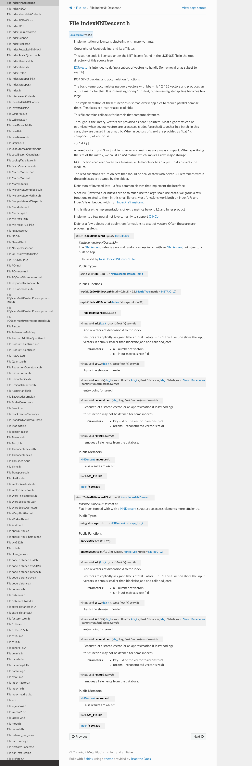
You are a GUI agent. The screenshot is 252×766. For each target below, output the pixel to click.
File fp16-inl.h (15, 636)
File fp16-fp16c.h (17, 630)
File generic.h (15, 653)
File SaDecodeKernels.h (21, 396)
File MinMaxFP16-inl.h (20, 224)
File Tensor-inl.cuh (18, 431)
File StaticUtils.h (17, 425)
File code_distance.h (19, 583)
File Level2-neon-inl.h (19, 137)
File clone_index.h (17, 554)
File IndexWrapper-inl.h (21, 78)
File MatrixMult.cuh (19, 178)
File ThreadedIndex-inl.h (21, 449)
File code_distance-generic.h (24, 571)
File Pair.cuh (14, 326)
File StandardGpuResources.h (25, 419)
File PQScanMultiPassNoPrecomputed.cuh (30, 309)
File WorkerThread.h (19, 519)
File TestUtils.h (15, 443)
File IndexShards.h (18, 67)
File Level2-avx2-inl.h (19, 125)
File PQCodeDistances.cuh (23, 283)
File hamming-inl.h (18, 665)
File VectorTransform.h (20, 490)
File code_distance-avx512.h (24, 566)
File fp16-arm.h (16, 624)
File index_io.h (15, 688)
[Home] (70, 7)
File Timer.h (14, 466)
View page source (194, 7)
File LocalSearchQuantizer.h (23, 154)
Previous (81, 736)
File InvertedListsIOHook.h (23, 102)
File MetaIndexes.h (18, 207)
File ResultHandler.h (19, 390)
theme (108, 758)
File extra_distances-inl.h (21, 606)
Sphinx (88, 758)
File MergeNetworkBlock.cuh (24, 189)
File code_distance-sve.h (21, 577)
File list (81, 7)
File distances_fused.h (20, 601)
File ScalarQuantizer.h (20, 402)
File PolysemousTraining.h (22, 332)
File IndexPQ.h (15, 26)
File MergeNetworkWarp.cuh (24, 201)
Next (197, 736)
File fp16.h (13, 641)
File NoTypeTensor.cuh (20, 248)
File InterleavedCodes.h (21, 96)
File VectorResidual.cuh (21, 484)
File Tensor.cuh (16, 437)
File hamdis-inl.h (16, 659)
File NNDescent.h (17, 230)
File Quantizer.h (16, 361)
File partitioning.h (17, 741)
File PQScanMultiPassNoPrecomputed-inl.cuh (28, 298)
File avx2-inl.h (15, 525)
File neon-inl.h (15, 729)
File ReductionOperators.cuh (24, 367)
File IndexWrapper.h (19, 84)
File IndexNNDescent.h (21, 2)
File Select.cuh (15, 408)
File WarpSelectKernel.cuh (22, 507)
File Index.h (14, 90)
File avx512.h (15, 542)
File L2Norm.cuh (17, 113)
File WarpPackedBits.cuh (22, 495)
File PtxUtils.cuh (16, 355)
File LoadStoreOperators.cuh (24, 148)
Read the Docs (141, 758)
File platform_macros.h (20, 746)
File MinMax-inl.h (17, 218)
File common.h (16, 589)
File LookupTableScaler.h (21, 160)
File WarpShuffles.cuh (20, 513)
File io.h (11, 700)
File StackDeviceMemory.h (23, 414)
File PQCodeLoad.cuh (20, 289)
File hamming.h (16, 671)
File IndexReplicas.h (19, 43)
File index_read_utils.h (20, 694)
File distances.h (16, 595)
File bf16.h (13, 548)
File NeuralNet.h (17, 242)
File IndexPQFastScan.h (21, 20)
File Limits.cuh (15, 143)
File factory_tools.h (18, 618)
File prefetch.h (15, 758)
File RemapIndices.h (19, 379)
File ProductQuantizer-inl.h (23, 344)
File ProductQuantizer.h (21, 350)
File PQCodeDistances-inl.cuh (25, 277)
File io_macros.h (16, 706)
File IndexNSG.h (16, 8)
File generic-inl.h (16, 647)
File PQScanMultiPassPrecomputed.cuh (28, 319)
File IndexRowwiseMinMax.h (24, 49)
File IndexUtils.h (16, 73)
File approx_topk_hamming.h (24, 536)
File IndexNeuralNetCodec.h (24, 14)
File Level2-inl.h (16, 131)
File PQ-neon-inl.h (18, 271)
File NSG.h (13, 236)
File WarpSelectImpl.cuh (21, 501)
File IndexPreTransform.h (21, 32)
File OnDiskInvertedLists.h (22, 254)
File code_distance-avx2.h (22, 560)
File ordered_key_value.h (21, 735)
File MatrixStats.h (17, 184)
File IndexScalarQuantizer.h (23, 55)
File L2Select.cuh (17, 119)
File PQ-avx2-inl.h (17, 259)
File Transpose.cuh (18, 472)
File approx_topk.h (18, 530)
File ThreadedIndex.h (19, 455)
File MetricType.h (17, 213)
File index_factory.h (18, 682)
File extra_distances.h (19, 612)
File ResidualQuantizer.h (21, 385)
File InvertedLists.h (18, 107)
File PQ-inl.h (14, 265)
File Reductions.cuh (19, 373)
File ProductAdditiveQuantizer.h (26, 338)
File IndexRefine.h (17, 37)
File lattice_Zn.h (16, 717)
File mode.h (14, 723)
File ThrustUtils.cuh (18, 460)
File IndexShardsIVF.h (20, 61)
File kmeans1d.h (16, 712)
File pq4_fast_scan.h (19, 752)
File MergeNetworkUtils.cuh (24, 195)
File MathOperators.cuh (21, 166)
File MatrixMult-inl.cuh (20, 172)
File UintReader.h (17, 478)
